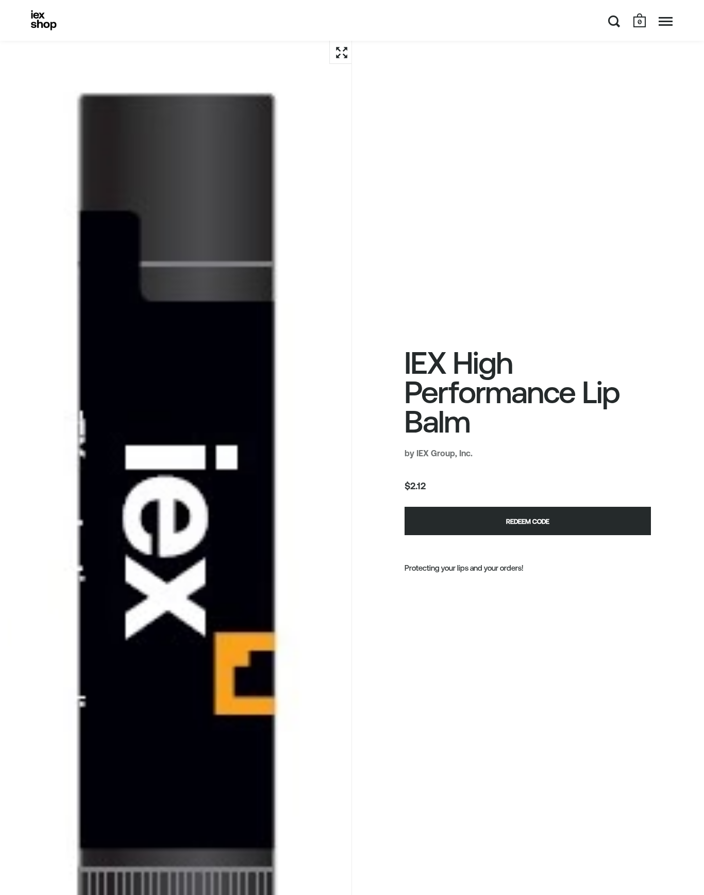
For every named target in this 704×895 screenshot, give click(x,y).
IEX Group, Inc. (444, 453)
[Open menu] (666, 21)
